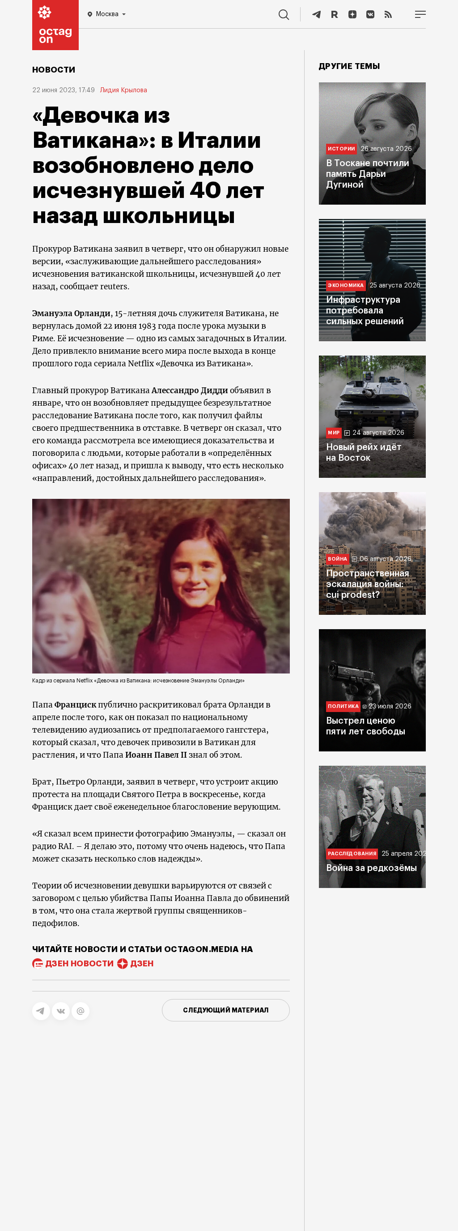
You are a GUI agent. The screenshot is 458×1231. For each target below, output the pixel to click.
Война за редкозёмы (371, 868)
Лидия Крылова (123, 90)
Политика (343, 706)
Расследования (352, 853)
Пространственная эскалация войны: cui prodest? (367, 584)
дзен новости (80, 964)
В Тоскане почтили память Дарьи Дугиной (367, 174)
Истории (341, 148)
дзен (142, 964)
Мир (334, 432)
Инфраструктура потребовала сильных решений (365, 311)
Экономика (346, 285)
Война (338, 559)
